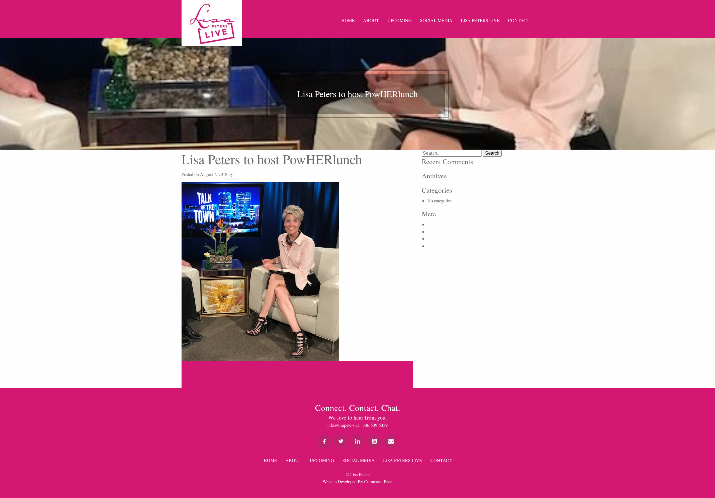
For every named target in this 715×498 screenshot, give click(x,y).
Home (348, 20)
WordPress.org (440, 246)
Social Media (436, 20)
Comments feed (441, 238)
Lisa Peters (243, 174)
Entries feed (437, 231)
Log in (433, 224)
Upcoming (399, 20)
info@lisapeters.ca (343, 425)
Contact (518, 20)
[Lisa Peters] (212, 23)
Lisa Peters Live (480, 20)
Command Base (378, 481)
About (371, 20)
